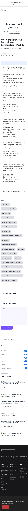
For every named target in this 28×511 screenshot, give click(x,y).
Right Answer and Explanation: (12, 191)
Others (3, 361)
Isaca (2, 354)
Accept (6, 506)
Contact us (22, 468)
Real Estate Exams (4, 475)
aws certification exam (9, 244)
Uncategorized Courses (5, 471)
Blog (11, 474)
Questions (6, 63)
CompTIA (3, 351)
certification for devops (9, 280)
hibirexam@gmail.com (16, 2)
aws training (6, 231)
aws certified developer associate (12, 276)
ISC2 (2, 487)
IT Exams (3, 365)
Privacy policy (23, 473)
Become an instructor (13, 471)
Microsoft (3, 489)
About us (22, 471)
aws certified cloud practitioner (11, 236)
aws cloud (5, 204)
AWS (2, 358)
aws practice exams (8, 249)
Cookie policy (11, 503)
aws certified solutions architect (11, 262)
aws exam (5, 240)
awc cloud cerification (8, 209)
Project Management (7, 368)
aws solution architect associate (11, 267)
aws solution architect (8, 227)
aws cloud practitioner (9, 222)
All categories (4, 373)
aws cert (17, 258)
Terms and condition (22, 476)
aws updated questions (9, 253)
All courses (13, 477)
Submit (7, 328)
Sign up (12, 479)
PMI (2, 478)
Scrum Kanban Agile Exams (4, 482)
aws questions (6, 258)
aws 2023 (21, 249)
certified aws (6, 213)
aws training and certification (11, 271)
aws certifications (7, 218)
